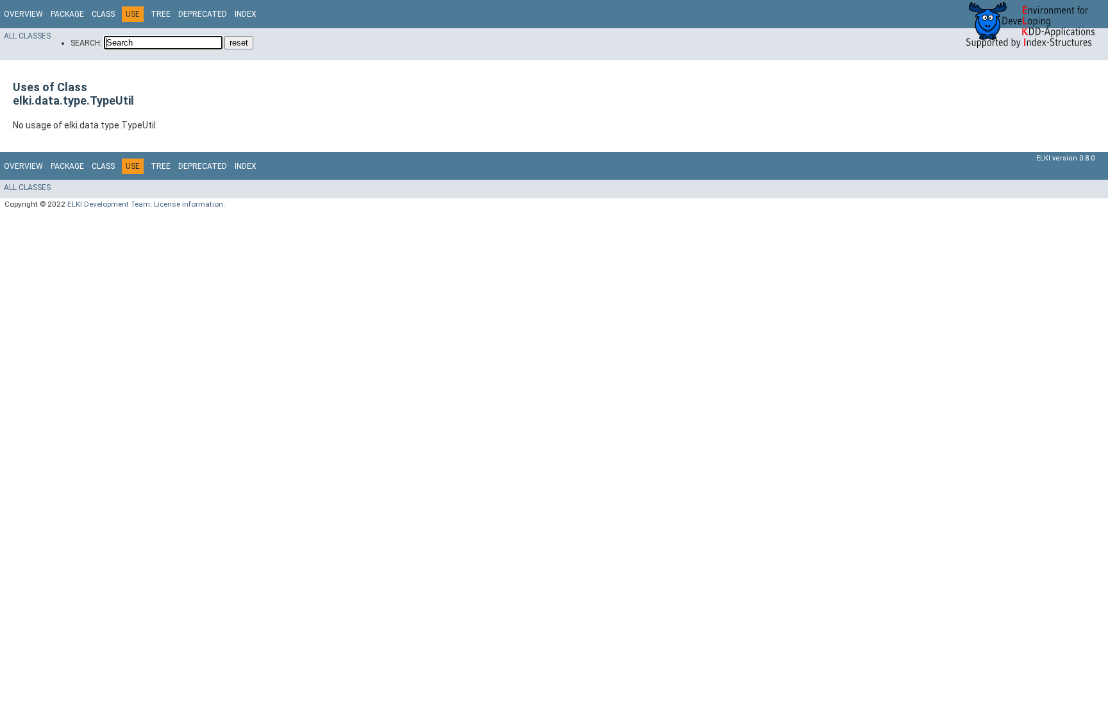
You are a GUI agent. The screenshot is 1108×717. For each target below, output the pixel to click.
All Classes (27, 35)
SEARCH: (86, 43)
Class (103, 14)
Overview (23, 14)
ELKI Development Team (108, 204)
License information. (189, 204)
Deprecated (202, 14)
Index (245, 14)
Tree (161, 14)
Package (67, 14)
